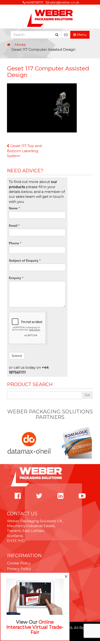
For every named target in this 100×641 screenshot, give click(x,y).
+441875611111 (34, 2)
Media (20, 44)
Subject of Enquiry (24, 260)
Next (90, 443)
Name (14, 208)
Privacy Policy (19, 568)
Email (14, 225)
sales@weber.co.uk (64, 2)
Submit (17, 356)
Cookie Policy (19, 563)
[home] (8, 44)
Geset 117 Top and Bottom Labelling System (24, 151)
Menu (81, 35)
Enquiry (16, 278)
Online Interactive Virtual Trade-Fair (34, 627)
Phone (15, 243)
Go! (87, 395)
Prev (9, 443)
